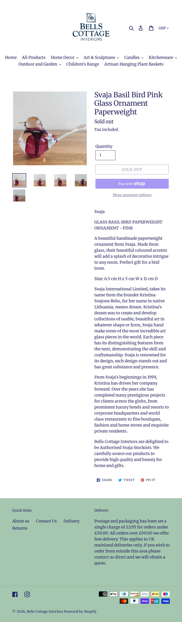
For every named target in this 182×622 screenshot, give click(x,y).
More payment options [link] (132, 195)
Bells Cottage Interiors (45, 611)
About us (20, 521)
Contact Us (46, 521)
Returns (20, 528)
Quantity (103, 146)
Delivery (71, 521)
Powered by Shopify (80, 611)
